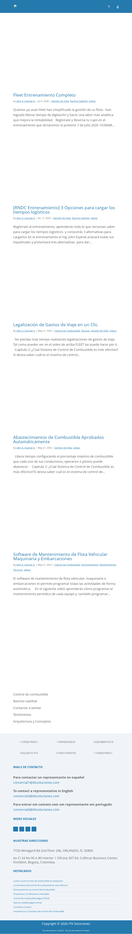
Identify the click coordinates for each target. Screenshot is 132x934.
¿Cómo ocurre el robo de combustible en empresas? (38, 880)
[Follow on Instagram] (27, 829)
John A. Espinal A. (25, 101)
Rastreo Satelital (79, 101)
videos (92, 101)
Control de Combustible (67, 330)
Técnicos (18, 569)
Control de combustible (30, 694)
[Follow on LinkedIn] (34, 829)
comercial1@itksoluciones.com (36, 782)
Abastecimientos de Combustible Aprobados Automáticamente (58, 439)
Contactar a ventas (27, 708)
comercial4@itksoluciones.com (36, 809)
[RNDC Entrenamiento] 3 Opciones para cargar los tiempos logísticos (64, 210)
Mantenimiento (107, 564)
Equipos (85, 330)
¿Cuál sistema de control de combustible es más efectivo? (40, 885)
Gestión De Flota (60, 101)
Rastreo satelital (25, 701)
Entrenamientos (89, 564)
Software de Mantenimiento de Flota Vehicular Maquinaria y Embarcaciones (60, 556)
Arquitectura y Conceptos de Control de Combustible (38, 911)
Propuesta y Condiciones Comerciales (31, 893)
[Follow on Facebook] (15, 829)
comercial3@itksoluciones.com (36, 796)
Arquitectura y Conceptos (32, 721)
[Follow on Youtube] (21, 829)
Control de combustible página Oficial (31, 898)
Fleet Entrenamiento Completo (44, 95)
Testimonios (22, 714)
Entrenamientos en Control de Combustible (34, 889)
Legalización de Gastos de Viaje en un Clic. (56, 324)
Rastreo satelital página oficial (27, 902)
